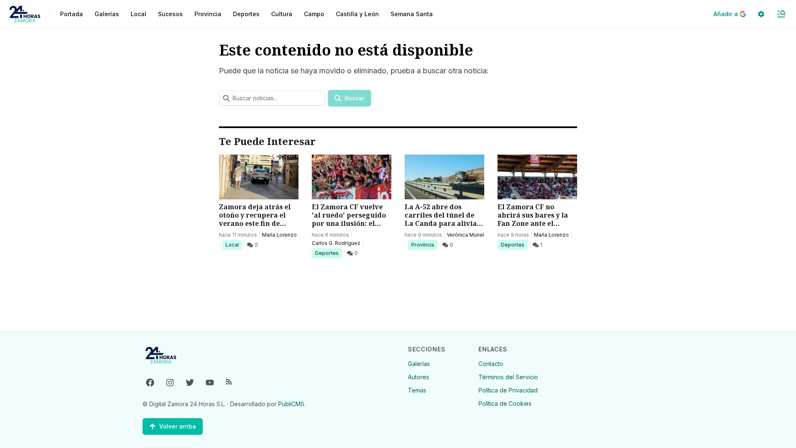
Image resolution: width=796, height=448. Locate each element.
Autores (418, 376)
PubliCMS (291, 403)
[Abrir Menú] (781, 14)
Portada (71, 13)
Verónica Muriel (465, 235)
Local (233, 244)
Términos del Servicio (508, 376)
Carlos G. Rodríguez (336, 243)
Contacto (490, 363)
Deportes (327, 252)
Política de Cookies (504, 403)
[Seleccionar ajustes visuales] (761, 14)
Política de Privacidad (508, 390)
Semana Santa (412, 13)
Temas (417, 390)
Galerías (107, 13)
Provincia (424, 244)
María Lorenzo (279, 235)
